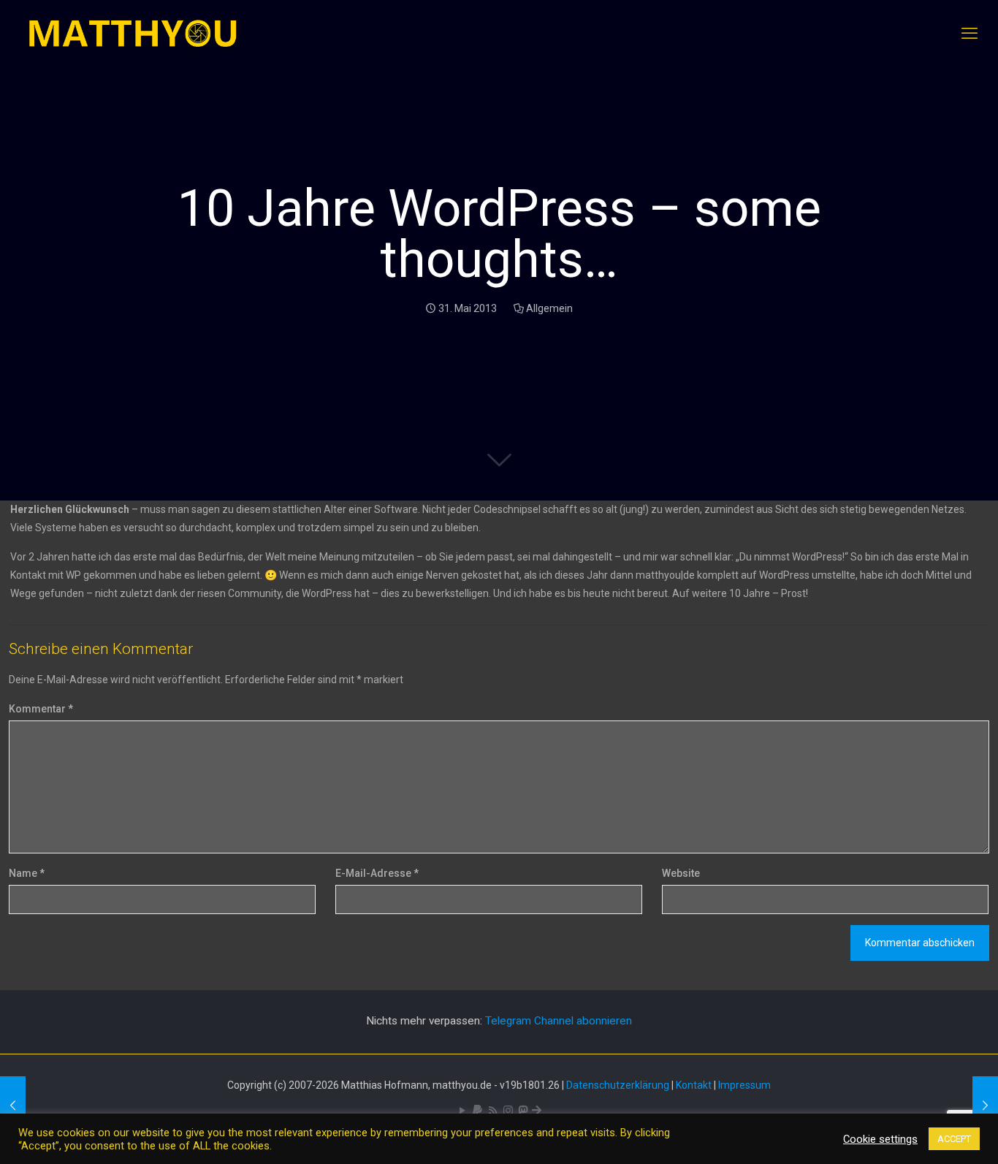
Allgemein (549, 308)
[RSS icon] (492, 1110)
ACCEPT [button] (954, 1138)
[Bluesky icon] (536, 1110)
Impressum (744, 1085)
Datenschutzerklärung (617, 1085)
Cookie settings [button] (880, 1139)
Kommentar (41, 709)
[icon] (477, 1110)
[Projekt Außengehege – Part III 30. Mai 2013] (13, 1105)
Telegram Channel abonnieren (558, 1020)
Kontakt (694, 1085)
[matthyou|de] (133, 33)
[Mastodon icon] (522, 1110)
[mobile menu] (969, 33)
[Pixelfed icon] (508, 1110)
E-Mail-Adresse (377, 873)
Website (681, 873)
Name (27, 873)
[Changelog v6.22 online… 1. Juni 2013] (985, 1105)
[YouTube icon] (462, 1110)
